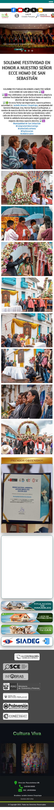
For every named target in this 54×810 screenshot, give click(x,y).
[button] (26, 460)
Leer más (19, 49)
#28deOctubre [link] (26, 133)
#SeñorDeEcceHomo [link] (27, 128)
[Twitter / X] (34, 10)
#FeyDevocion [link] (27, 131)
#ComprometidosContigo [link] (27, 126)
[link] (26, 105)
